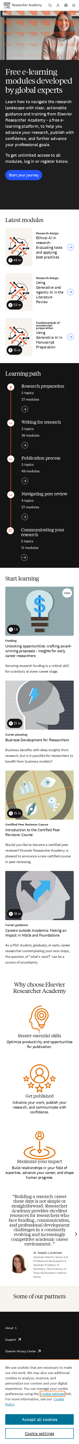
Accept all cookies (39, 1419)
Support (10, 1340)
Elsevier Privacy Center (20, 1351)
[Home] (27, 5)
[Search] (50, 5)
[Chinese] (65, 5)
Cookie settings (52, 1394)
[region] (39, 1401)
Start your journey (24, 174)
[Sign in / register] (57, 5)
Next (75, 1234)
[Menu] (73, 5)
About (9, 1328)
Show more (25, 409)
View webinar (70, 247)
